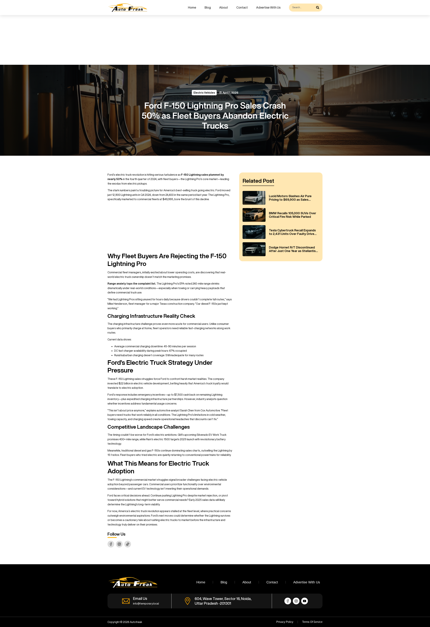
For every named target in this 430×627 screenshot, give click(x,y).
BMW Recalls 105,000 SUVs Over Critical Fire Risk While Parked (292, 215)
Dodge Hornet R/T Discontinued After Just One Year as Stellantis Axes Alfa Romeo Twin (292, 249)
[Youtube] (304, 601)
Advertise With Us (268, 7)
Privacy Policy (284, 621)
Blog (208, 7)
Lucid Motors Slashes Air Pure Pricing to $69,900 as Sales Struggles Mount (290, 198)
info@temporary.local (146, 603)
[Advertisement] (101, 39)
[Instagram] (119, 544)
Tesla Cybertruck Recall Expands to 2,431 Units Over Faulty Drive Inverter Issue (292, 232)
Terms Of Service (312, 621)
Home (192, 7)
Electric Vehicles (204, 92)
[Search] (318, 8)
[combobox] (301, 8)
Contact (242, 7)
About (223, 7)
